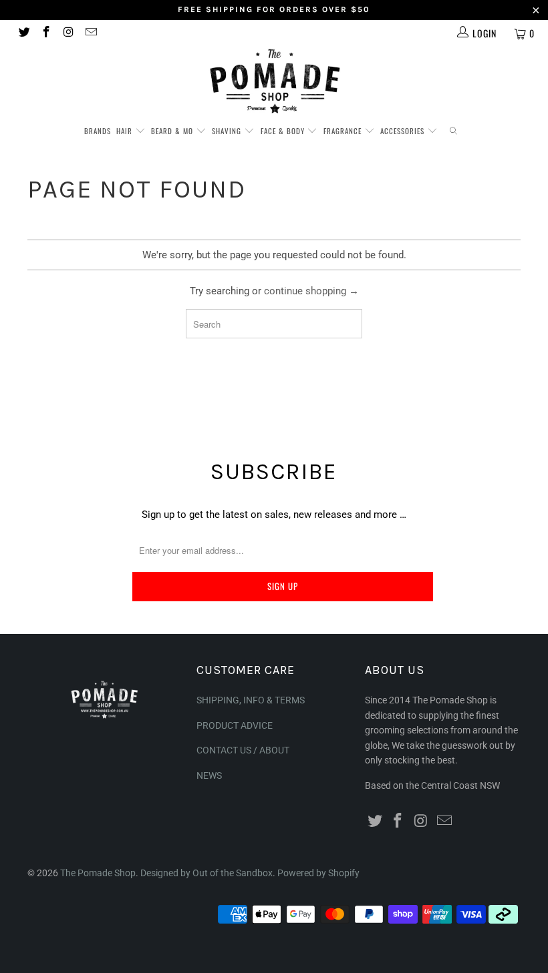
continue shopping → (311, 291)
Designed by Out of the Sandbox (206, 873)
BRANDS (97, 130)
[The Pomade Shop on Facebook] (46, 33)
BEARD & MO (173, 130)
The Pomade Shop (98, 873)
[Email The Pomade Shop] (91, 33)
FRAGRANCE (343, 130)
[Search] (453, 131)
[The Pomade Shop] (274, 81)
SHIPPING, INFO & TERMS (250, 700)
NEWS (209, 775)
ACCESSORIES (403, 130)
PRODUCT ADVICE (234, 725)
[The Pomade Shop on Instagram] (68, 33)
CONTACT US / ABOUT (242, 750)
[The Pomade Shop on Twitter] (23, 33)
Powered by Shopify (318, 873)
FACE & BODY (284, 130)
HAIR (125, 130)
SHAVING (228, 130)
